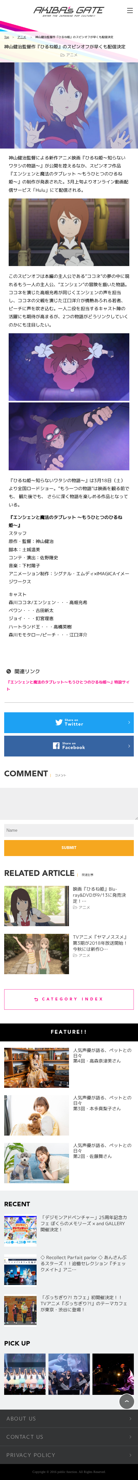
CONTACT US (25, 1436)
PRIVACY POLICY (31, 1455)
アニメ (21, 37)
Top (6, 37)
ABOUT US (21, 1418)
